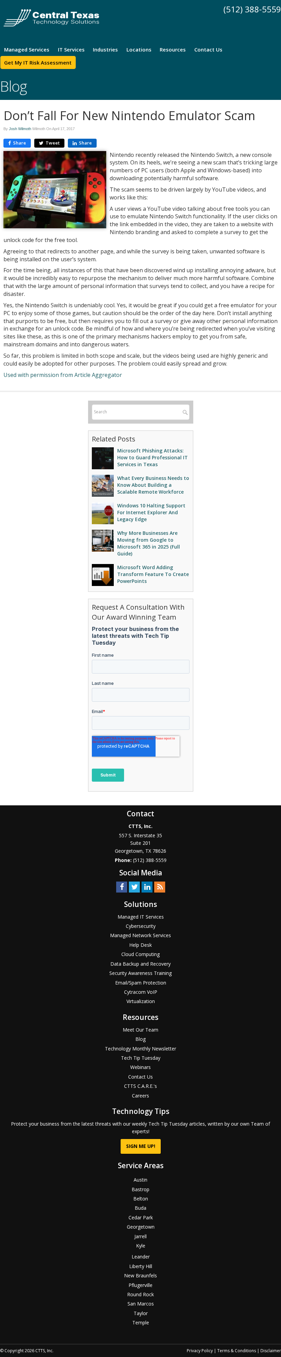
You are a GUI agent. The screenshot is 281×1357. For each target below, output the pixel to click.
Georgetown (141, 1226)
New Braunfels (140, 1275)
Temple (140, 1322)
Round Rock (140, 1294)
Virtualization (140, 1001)
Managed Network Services (140, 935)
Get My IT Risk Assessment (38, 62)
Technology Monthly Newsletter (140, 1048)
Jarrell (140, 1236)
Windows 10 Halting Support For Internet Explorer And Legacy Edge (151, 512)
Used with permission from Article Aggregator (62, 375)
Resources (173, 49)
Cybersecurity (141, 926)
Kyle (140, 1245)
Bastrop (140, 1189)
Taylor (141, 1313)
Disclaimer (270, 1351)
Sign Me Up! (140, 1146)
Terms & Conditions (236, 1351)
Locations (138, 49)
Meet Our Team (140, 1029)
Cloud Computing (140, 954)
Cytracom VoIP (140, 992)
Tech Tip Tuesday (140, 1058)
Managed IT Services (141, 916)
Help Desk (140, 945)
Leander (141, 1256)
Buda (140, 1208)
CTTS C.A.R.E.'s (140, 1086)
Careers (140, 1095)
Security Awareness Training (140, 973)
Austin (140, 1179)
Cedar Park (141, 1217)
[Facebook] (121, 886)
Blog (140, 1039)
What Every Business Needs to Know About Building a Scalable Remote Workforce (153, 485)
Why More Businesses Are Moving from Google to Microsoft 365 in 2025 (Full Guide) (148, 543)
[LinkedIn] (147, 886)
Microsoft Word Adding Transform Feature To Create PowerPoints (153, 574)
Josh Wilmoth (20, 129)
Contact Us (208, 49)
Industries (105, 49)
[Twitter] (134, 886)
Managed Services (26, 49)
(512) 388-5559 (252, 9)
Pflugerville (140, 1285)
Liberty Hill (140, 1266)
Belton (140, 1198)
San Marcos (140, 1303)
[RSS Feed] (159, 886)
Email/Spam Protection (140, 982)
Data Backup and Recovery (140, 964)
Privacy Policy (200, 1351)
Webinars (140, 1067)
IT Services (71, 49)
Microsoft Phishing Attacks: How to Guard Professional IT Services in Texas (152, 457)
